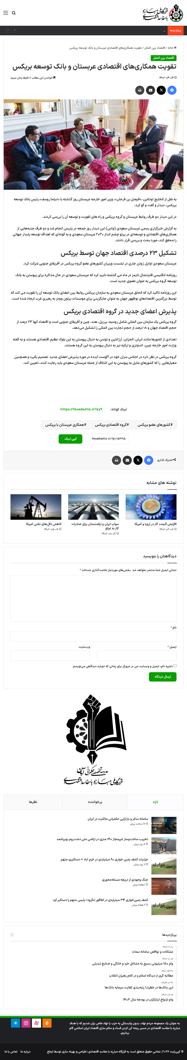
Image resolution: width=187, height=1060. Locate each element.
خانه (171, 48)
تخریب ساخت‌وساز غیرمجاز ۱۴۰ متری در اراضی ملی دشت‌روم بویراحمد (102, 839)
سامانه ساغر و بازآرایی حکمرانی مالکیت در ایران (118, 819)
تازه (155, 802)
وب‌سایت (84, 647)
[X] (161, 90)
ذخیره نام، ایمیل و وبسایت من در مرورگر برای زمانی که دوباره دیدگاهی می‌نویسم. (122, 666)
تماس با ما (11, 1052)
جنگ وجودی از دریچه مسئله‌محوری (125, 879)
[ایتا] (47, 1023)
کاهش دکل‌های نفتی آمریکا (43, 524)
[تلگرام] (15, 1023)
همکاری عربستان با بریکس (64, 425)
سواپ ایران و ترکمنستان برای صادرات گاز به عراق (95, 526)
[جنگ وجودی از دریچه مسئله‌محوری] (164, 886)
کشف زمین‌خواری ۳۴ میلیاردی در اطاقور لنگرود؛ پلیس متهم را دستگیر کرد (100, 900)
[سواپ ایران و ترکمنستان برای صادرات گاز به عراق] (93, 507)
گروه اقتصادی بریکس (111, 425)
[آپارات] (36, 1023)
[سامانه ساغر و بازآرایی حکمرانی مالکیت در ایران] (164, 825)
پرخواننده (95, 802)
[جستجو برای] (13, 15)
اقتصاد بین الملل (154, 48)
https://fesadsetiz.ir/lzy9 (81, 409)
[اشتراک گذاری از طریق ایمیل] (150, 90)
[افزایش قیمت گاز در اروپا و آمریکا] (151, 507)
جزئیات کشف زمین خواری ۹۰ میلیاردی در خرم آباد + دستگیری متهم (124, 30)
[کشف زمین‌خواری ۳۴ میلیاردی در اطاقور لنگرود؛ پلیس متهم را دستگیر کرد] (164, 906)
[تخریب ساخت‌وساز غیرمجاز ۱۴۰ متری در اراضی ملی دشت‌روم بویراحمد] (164, 845)
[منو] (5, 15)
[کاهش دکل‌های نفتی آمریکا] (35, 507)
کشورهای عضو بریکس (154, 425)
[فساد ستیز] (162, 13)
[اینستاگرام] (26, 1023)
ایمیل (172, 647)
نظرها (33, 802)
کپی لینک (70, 439)
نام (174, 627)
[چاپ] (139, 90)
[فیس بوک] (172, 90)
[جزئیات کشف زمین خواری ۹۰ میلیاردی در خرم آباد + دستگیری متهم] (164, 866)
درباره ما (26, 1052)
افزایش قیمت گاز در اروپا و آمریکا (156, 524)
